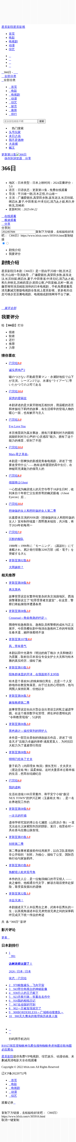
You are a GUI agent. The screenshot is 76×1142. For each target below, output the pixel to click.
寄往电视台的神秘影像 (28, 989)
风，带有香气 (18, 646)
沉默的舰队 (16, 539)
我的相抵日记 (22, 1000)
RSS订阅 (7, 1045)
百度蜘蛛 (19, 1045)
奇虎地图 (54, 1045)
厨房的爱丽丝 (18, 398)
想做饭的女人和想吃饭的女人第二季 (32, 510)
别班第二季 (16, 843)
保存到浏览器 (13, 158)
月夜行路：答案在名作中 (29, 996)
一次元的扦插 (18, 815)
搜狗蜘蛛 (42, 1045)
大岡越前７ (16, 567)
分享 (26, 158)
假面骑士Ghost (18, 482)
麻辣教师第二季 (19, 702)
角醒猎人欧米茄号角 (22, 872)
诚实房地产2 (17, 370)
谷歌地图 (66, 1045)
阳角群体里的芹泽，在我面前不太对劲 (34, 674)
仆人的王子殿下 (23, 992)
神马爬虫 (30, 1045)
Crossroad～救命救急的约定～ (28, 617)
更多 (5, 937)
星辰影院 (7, 26)
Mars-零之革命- (18, 454)
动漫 (12, 45)
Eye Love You (17, 426)
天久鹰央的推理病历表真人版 (33, 1016)
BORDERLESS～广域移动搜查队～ (36, 1012)
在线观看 (8, 216)
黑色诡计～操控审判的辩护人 (28, 730)
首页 (12, 33)
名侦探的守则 (22, 1004)
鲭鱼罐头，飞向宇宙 (26, 985)
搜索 (41, 121)
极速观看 (8, 220)
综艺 (12, 49)
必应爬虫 (7, 1049)
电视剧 (13, 41)
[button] (15, 250)
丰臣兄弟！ (16, 900)
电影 (12, 37)
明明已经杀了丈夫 (20, 759)
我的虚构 (15, 787)
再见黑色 (15, 589)
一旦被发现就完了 (25, 1008)
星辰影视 (19, 26)
